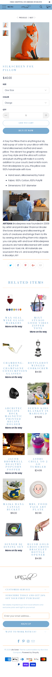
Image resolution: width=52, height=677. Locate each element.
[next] (46, 43)
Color (6, 97)
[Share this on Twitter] (11, 265)
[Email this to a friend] (41, 265)
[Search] (42, 7)
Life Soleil (15, 650)
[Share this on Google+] (33, 265)
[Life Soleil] (26, 7)
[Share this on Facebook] (18, 265)
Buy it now (26, 130)
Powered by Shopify (30, 652)
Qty (4, 109)
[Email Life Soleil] (33, 641)
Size (4, 84)
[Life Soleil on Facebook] (19, 641)
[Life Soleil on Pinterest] (23, 641)
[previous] (13, 43)
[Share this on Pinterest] (26, 265)
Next (32, 17)
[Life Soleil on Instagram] (28, 641)
